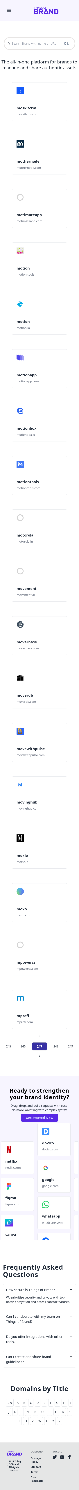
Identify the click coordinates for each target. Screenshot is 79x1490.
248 (55, 1046)
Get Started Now (39, 1117)
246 (23, 1046)
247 (39, 1046)
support (36, 1467)
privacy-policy (36, 1459)
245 (8, 1046)
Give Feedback (37, 1479)
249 (70, 1046)
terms (34, 1472)
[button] (9, 10)
